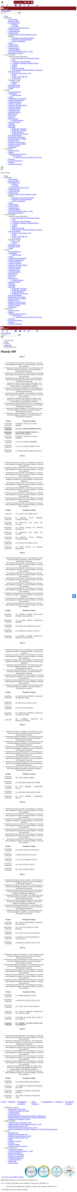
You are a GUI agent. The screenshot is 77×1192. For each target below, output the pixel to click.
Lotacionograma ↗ (14, 48)
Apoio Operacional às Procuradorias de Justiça (26, 58)
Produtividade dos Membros (16, 137)
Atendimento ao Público (22, 1103)
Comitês (10, 88)
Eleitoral (14, 66)
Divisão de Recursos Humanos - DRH (19, 1136)
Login (3, 1102)
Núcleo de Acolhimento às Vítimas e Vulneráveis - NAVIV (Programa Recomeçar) (32, 1129)
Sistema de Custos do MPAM (17, 144)
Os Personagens (17, 155)
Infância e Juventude (18, 68)
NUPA (14, 75)
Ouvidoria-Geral (13, 33)
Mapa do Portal (16, 95)
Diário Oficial (12, 115)
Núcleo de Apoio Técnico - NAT (18, 1126)
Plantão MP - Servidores (19, 130)
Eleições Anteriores (17, 120)
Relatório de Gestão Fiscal (16, 1156)
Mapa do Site (12, 1161)
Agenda (10, 97)
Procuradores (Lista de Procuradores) (23, 38)
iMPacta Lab (16, 82)
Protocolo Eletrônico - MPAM (17, 139)
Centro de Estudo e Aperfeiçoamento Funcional (22, 34)
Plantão (10, 1139)
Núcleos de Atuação (14, 71)
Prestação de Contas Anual (16, 1154)
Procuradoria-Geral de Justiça (17, 1109)
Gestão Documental (14, 122)
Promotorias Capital (14, 85)
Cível (13, 60)
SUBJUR (15, 24)
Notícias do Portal (13, 150)
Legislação (11, 124)
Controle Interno (13, 44)
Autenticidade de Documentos (17, 98)
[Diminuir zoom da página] (31, 2)
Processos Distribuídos (15, 135)
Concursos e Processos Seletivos (18, 105)
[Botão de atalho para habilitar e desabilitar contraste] (25, 2)
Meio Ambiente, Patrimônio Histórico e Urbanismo (27, 70)
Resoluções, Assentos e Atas (16, 142)
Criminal (14, 65)
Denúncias (11, 162)
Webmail (11, 152)
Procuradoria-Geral (14, 23)
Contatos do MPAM (14, 50)
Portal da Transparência (15, 1153)
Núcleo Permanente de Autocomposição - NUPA (22, 1127)
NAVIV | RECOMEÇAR (19, 76)
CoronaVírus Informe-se (15, 161)
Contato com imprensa (15, 164)
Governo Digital (13, 1163)
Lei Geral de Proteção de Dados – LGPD (20, 51)
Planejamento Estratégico (15, 53)
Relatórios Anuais (13, 140)
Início (6, 16)
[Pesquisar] (19, 13)
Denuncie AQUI (13, 113)
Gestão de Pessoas (13, 46)
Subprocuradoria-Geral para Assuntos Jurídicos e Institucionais (26, 1116)
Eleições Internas (13, 119)
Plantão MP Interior (18, 132)
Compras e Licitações (14, 103)
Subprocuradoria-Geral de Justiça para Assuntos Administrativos (27, 1117)
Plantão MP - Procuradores (20, 134)
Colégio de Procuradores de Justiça (18, 28)
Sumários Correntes (14, 145)
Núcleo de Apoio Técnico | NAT (21, 73)
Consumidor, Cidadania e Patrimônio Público (25, 63)
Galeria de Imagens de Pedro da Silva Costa (29, 157)
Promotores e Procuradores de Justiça (19, 1119)
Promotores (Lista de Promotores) (22, 39)
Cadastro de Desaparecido (16, 100)
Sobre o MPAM (13, 19)
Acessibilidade (12, 93)
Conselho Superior (13, 29)
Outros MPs (11, 125)
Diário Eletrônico (35, 1103)
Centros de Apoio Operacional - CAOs (19, 1122)
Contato (3, 1186)
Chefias (10, 43)
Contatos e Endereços (14, 1159)
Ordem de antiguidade (18, 41)
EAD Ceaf (11, 117)
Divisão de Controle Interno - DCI (18, 1138)
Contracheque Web (14, 110)
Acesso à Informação (14, 92)
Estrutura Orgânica (13, 21)
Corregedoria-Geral (14, 31)
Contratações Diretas (14, 112)
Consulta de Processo (14, 107)
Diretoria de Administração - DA (18, 1134)
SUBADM (15, 26)
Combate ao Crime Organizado (21, 61)
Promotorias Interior (14, 87)
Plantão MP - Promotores (19, 129)
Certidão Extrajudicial (14, 102)
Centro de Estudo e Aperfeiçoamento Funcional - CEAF (25, 1124)
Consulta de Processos (69, 1103)
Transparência (12, 147)
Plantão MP (11, 127)
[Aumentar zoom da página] (28, 2)
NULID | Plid (16, 78)
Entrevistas (11, 159)
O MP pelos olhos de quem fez (17, 154)
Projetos (14, 83)
